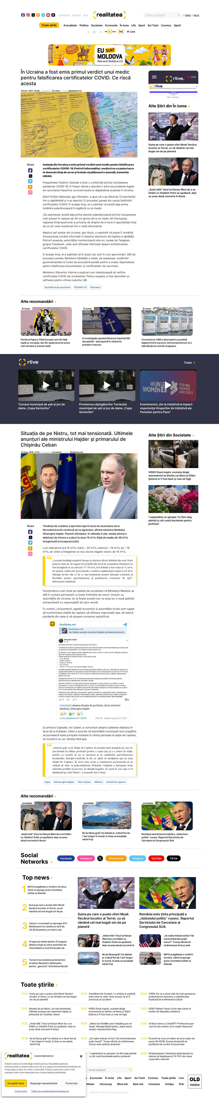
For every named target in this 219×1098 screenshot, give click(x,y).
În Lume (56, 91)
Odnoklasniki (30, 187)
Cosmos (166, 25)
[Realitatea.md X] (33, 15)
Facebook (30, 170)
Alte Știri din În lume (167, 106)
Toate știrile (49, 25)
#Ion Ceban (84, 781)
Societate (97, 25)
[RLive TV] (28, 362)
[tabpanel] (46, 391)
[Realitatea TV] (121, 31)
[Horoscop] (88, 31)
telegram (43, 15)
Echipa (76, 15)
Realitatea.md (74, 91)
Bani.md (138, 1084)
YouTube (156, 858)
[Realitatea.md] (195, 1081)
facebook (23, 15)
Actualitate (70, 25)
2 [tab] (108, 417)
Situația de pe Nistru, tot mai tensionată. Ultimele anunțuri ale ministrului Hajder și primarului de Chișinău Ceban (77, 439)
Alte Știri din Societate (169, 435)
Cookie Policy (21, 1091)
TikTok (174, 858)
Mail (30, 192)
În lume (124, 25)
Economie (111, 25)
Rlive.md (122, 1084)
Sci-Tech (153, 25)
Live (132, 31)
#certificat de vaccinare (57, 287)
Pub (85, 15)
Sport (141, 25)
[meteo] (101, 31)
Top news (35, 878)
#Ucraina (95, 287)
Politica (84, 25)
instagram (28, 15)
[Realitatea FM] (110, 31)
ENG (188, 15)
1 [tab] (105, 417)
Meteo (90, 1084)
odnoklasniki (38, 15)
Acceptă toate (15, 1083)
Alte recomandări (37, 301)
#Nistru (99, 781)
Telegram (30, 181)
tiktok (53, 15)
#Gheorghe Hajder (64, 781)
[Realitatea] (119, 15)
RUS (196, 15)
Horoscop (106, 1084)
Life (133, 25)
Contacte (64, 15)
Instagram (86, 858)
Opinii (177, 25)
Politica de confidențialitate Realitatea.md (50, 1091)
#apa (47, 781)
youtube (48, 15)
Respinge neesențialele (43, 1083)
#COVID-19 (80, 287)
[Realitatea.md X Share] (31, 176)
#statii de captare (116, 781)
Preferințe (72, 1083)
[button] (81, 1056)
